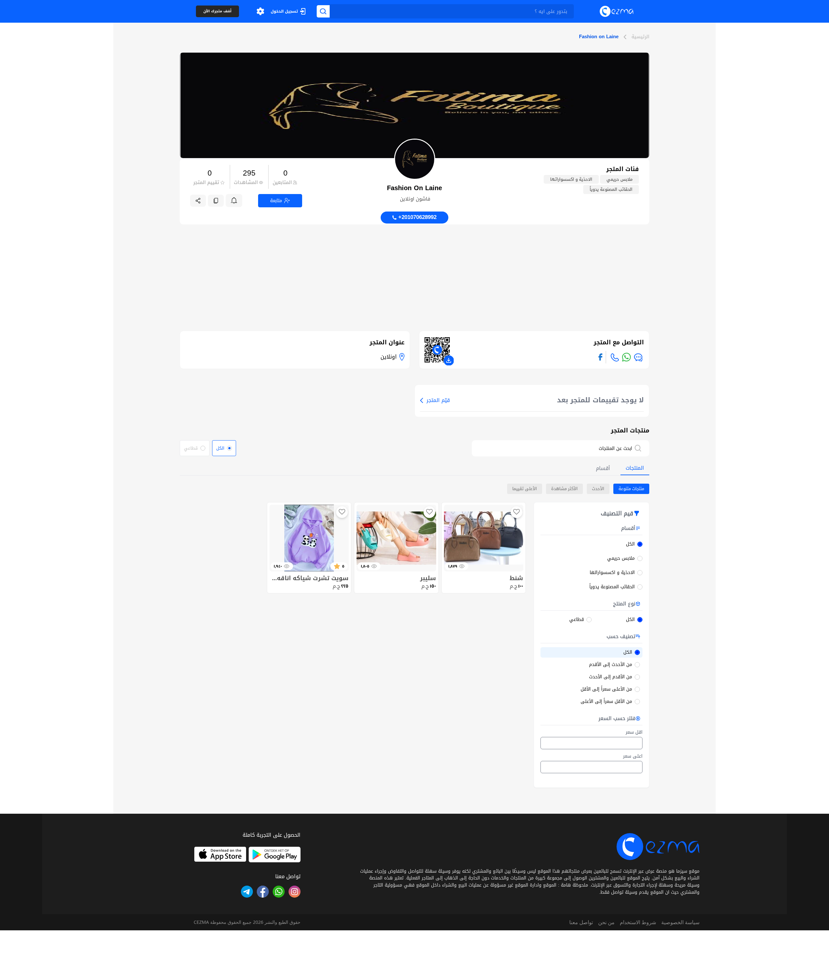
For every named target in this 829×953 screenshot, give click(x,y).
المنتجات (635, 468)
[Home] (616, 11)
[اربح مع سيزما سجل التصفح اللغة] (260, 11)
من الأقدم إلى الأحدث (610, 677)
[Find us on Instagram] (295, 892)
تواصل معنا (581, 922)
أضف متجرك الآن (217, 11)
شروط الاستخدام (638, 922)
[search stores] (641, 448)
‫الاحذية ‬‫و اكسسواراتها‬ (612, 572)
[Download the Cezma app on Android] (275, 854)
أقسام (603, 468)
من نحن (606, 922)
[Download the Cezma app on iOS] (220, 854)
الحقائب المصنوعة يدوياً (612, 587)
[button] (260, 11)
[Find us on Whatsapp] (279, 892)
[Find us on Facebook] (600, 357)
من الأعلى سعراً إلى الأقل (606, 689)
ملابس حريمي (621, 558)
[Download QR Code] (449, 360)
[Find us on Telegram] (247, 892)
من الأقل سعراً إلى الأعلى (606, 701)
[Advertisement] (414, 269)
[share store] (198, 201)
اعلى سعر (632, 756)
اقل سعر (634, 732)
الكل (630, 544)
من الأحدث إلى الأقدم (610, 664)
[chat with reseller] (638, 357)
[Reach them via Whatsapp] (626, 357)
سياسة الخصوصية (680, 922)
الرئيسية (640, 37)
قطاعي (576, 619)
